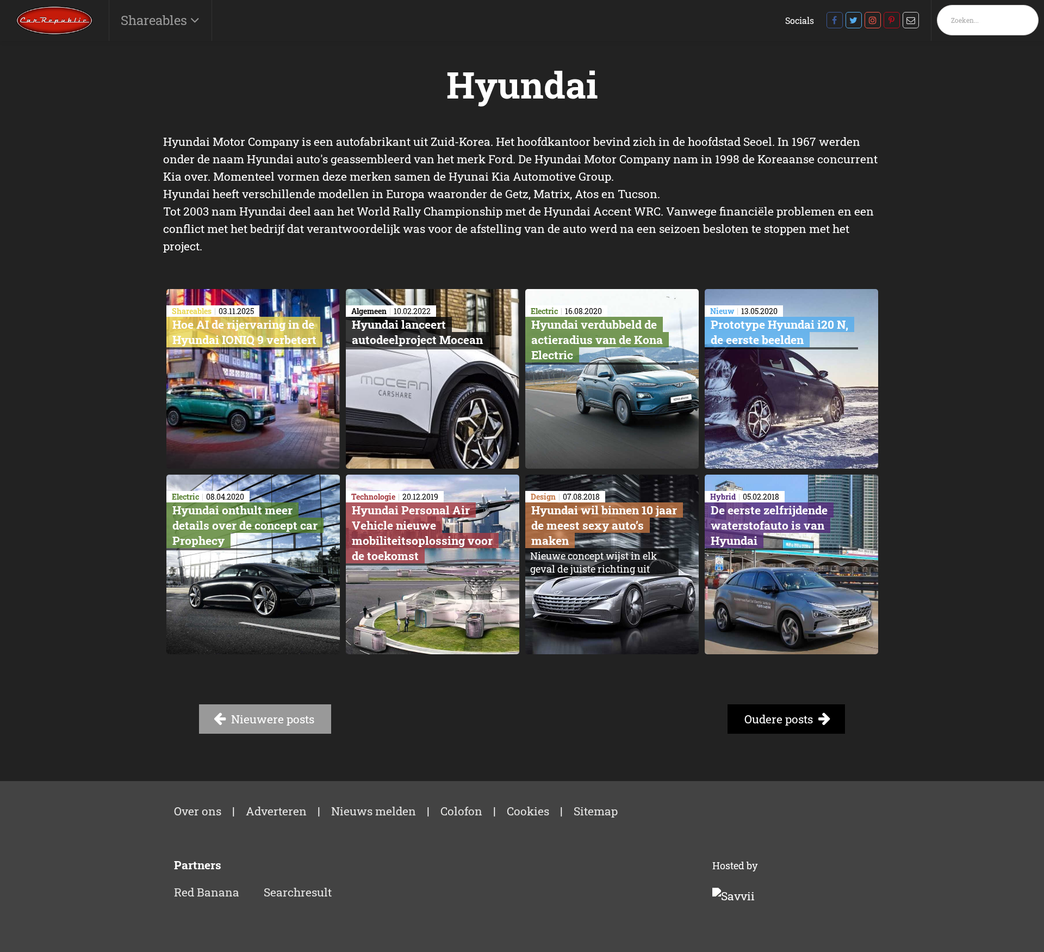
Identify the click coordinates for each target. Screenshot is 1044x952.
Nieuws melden (373, 811)
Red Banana (206, 892)
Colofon (461, 811)
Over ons (197, 811)
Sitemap (596, 811)
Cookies (528, 811)
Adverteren (276, 811)
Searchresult (298, 892)
